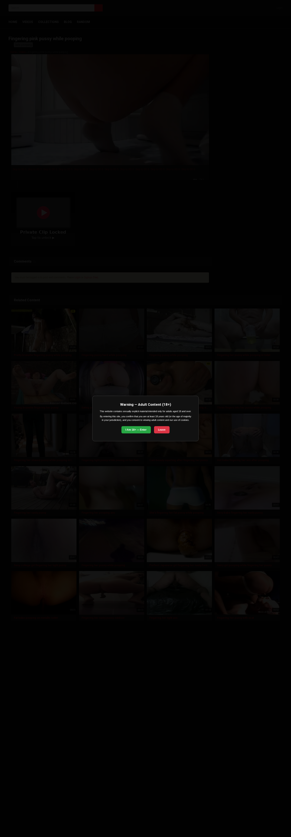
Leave (162, 429)
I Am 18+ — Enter (136, 429)
